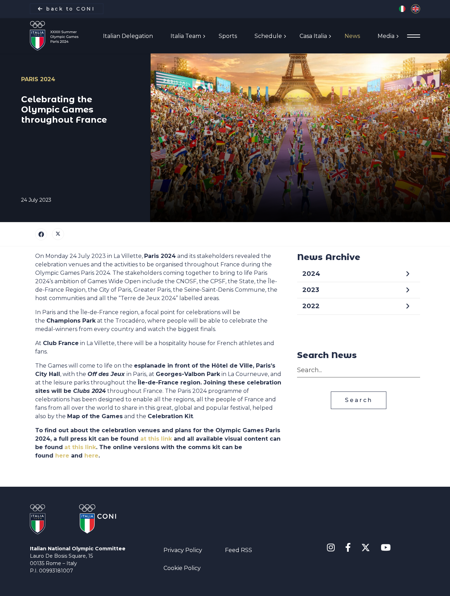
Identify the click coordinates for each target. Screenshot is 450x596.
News (352, 36)
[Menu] (413, 36)
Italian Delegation (128, 36)
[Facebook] (41, 234)
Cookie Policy (182, 568)
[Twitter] (58, 234)
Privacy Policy (182, 550)
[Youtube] (386, 548)
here (62, 455)
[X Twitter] (365, 546)
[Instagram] (331, 548)
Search (359, 400)
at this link (156, 438)
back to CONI (69, 9)
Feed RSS (238, 550)
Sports (228, 36)
